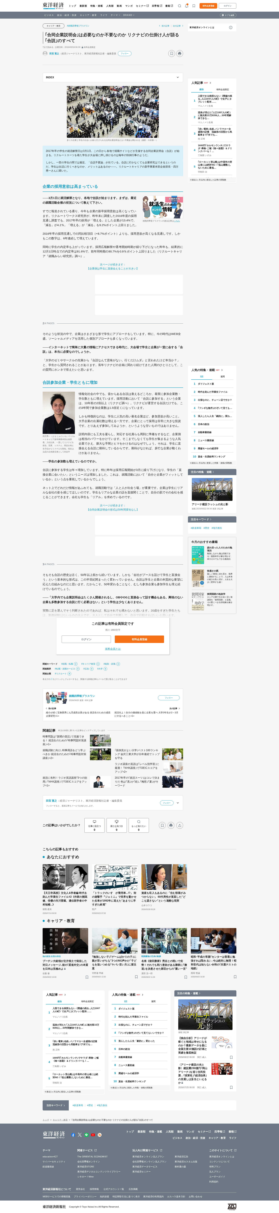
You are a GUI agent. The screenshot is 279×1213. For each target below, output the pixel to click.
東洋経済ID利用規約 (153, 1196)
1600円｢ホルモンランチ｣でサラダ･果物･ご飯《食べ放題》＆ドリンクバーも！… (215, 148)
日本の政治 (203, 424)
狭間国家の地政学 (216, 594)
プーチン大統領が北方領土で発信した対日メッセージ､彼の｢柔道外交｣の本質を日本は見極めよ (65, 965)
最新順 (83, 6)
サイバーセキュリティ (54, 1161)
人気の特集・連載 (203, 370)
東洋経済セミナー (141, 1171)
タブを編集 (229, 15)
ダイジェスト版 (206, 383)
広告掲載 (133, 1189)
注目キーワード (200, 519)
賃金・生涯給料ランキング (211, 456)
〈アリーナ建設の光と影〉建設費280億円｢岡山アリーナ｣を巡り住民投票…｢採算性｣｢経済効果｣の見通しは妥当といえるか (192, 1073)
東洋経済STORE (85, 1166)
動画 (119, 6)
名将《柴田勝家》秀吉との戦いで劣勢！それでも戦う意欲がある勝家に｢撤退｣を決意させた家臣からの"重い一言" (164, 965)
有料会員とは (113, 648)
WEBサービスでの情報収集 (56, 1196)
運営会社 (80, 1189)
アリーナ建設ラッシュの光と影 (210, 504)
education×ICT (50, 1156)
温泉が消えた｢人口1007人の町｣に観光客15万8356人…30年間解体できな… (214, 115)
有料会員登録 (208, 6)
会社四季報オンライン (88, 1161)
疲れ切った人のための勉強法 (219, 549)
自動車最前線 (205, 432)
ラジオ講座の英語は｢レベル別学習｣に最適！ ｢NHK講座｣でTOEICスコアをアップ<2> (137, 768)
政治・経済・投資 (67, 15)
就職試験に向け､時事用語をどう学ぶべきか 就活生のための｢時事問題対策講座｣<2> (64, 754)
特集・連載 (96, 6)
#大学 (100, 669)
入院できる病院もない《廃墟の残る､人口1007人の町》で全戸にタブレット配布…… (215, 99)
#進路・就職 (109, 664)
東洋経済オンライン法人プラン (148, 1156)
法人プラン (215, 1171)
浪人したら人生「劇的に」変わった (215, 416)
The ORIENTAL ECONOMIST (92, 1156)
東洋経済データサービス (144, 1166)
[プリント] (179, 53)
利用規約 (213, 1181)
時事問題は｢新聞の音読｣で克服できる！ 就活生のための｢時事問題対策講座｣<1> (64, 740)
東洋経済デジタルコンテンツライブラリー (99, 1171)
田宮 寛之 (54, 53)
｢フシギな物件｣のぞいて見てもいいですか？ (215, 408)
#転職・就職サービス (65, 669)
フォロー (125, 53)
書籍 (167, 6)
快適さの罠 (213, 571)
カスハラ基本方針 (176, 1196)
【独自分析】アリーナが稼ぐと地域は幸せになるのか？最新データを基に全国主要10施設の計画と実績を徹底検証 (192, 1045)
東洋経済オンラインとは (202, 27)
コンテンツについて (219, 1161)
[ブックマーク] (171, 53)
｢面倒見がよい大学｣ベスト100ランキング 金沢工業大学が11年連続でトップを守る (137, 754)
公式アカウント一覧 (113, 1189)
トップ (72, 6)
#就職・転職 (67, 664)
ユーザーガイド (217, 1176)
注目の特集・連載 (201, 472)
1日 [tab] (201, 376)
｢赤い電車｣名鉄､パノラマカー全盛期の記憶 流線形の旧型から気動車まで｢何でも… (215, 132)
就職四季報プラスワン (82, 696)
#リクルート (61, 673)
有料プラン (215, 1166)
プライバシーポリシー (85, 1196)
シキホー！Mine (85, 1176)
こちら (177, 221)
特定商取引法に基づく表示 (126, 1196)
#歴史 (206, 528)
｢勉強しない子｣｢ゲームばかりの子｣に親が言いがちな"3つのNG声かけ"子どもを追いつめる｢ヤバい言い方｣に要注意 (114, 962)
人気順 (110, 6)
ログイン (228, 6)
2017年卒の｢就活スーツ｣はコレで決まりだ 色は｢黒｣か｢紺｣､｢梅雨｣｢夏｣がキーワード (137, 781)
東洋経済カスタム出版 (186, 1161)
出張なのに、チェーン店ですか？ (215, 400)
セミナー (141, 6)
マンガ (129, 6)
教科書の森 (180, 1166)
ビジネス (49, 15)
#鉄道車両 (196, 528)
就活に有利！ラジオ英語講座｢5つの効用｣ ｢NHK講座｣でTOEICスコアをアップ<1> (65, 781)
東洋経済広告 (181, 1156)
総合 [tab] (202, 89)
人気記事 (197, 82)
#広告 (86, 669)
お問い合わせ (195, 1196)
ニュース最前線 (206, 440)
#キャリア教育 (88, 664)
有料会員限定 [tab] (222, 89)
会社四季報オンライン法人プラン (149, 1161)
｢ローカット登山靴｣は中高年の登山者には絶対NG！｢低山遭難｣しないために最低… (215, 165)
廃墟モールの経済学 (208, 448)
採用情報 (94, 1189)
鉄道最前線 (48, 1166)
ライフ (104, 15)
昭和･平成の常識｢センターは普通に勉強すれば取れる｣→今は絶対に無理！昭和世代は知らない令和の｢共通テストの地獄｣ (213, 962)
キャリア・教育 (88, 15)
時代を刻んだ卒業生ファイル (212, 392)
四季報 (156, 6)
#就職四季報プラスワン (78, 26)
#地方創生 (217, 528)
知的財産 (104, 1196)
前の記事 (165, 26)
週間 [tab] (223, 376)
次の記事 (177, 26)
